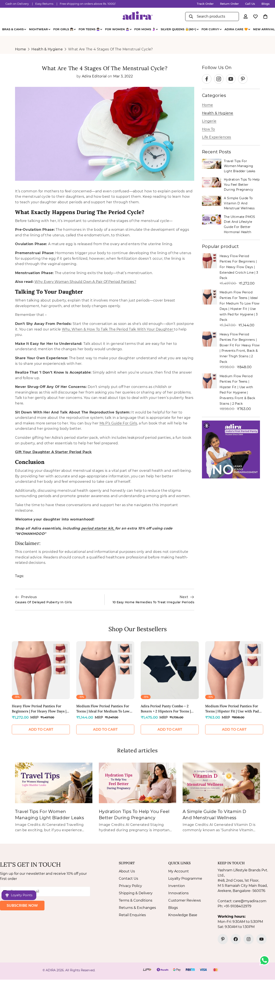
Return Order (229, 3)
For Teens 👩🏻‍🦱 (89, 29)
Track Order (205, 3)
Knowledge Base (182, 915)
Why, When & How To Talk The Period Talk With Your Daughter (118, 329)
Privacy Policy (130, 886)
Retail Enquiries (132, 915)
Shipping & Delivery (136, 893)
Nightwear (38, 29)
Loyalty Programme (185, 878)
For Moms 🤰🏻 (144, 29)
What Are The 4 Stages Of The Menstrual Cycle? (110, 49)
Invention (176, 886)
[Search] (191, 16)
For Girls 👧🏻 (63, 29)
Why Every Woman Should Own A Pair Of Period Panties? (85, 282)
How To (208, 129)
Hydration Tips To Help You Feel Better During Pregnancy (242, 185)
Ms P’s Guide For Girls (118, 423)
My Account (178, 871)
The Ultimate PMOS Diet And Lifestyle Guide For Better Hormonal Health (239, 224)
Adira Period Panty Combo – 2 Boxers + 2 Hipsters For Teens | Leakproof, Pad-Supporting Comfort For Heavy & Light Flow (166, 709)
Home (20, 49)
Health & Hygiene (47, 49)
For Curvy (210, 29)
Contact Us (128, 878)
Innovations (178, 893)
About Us (127, 871)
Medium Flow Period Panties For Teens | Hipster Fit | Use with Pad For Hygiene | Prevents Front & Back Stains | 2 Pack (232, 709)
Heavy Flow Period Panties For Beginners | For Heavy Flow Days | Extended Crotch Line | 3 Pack (239, 267)
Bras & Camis (13, 29)
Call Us (250, 3)
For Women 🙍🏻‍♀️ (117, 29)
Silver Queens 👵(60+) (178, 29)
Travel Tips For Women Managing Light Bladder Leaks (239, 166)
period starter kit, (98, 528)
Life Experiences (216, 137)
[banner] (231, 449)
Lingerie (209, 121)
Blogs (265, 3)
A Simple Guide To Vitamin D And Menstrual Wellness (239, 203)
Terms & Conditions (135, 900)
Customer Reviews (184, 900)
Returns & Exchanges (137, 908)
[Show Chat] (265, 960)
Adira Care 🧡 (236, 29)
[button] (265, 16)
